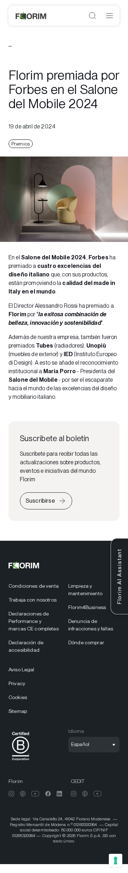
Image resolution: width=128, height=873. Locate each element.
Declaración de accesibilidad (26, 646)
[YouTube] (35, 794)
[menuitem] (34, 586)
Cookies (18, 697)
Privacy (17, 683)
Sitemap (18, 711)
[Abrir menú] (109, 15)
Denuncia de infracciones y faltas (90, 624)
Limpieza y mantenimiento (85, 589)
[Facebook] (48, 794)
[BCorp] (21, 761)
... (10, 44)
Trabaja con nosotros (33, 600)
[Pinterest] (23, 794)
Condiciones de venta (34, 586)
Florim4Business (87, 607)
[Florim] (31, 15)
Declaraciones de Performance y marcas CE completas (34, 621)
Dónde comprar (86, 642)
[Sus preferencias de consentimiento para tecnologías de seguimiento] (115, 860)
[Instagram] (11, 794)
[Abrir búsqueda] (92, 15)
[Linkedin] (59, 794)
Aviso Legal (21, 669)
